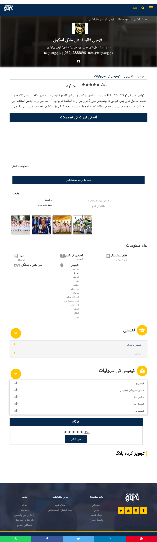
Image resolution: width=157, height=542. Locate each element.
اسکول (137, 19)
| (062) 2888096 (74, 53)
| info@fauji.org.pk (100, 53)
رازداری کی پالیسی (24, 515)
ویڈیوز (25, 510)
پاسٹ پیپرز (96, 520)
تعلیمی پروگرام (134, 345)
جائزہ (140, 76)
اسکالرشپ (60, 505)
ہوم (146, 19)
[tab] (78, 344)
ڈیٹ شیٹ (96, 515)
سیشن (138, 353)
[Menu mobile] (151, 7)
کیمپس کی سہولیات (107, 76)
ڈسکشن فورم (24, 525)
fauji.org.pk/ (53, 53)
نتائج (96, 510)
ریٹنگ (104, 84)
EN (135, 8)
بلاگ (24, 505)
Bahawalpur (123, 19)
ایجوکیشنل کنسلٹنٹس (60, 510)
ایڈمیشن (96, 505)
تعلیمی (128, 76)
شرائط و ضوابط (25, 520)
